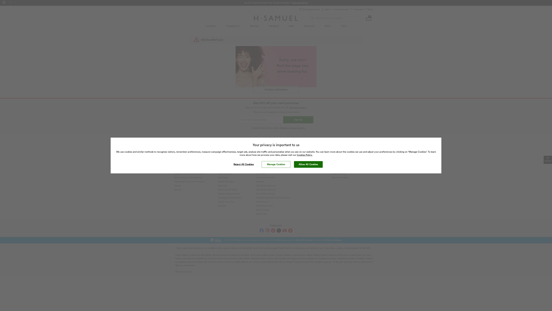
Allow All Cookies (308, 164)
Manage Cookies (276, 164)
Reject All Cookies (244, 164)
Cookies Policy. (305, 155)
